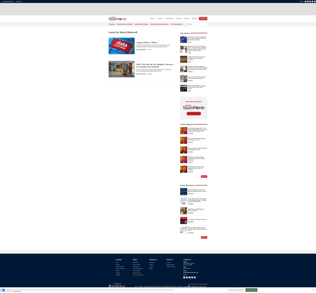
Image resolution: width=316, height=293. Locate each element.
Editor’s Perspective (120, 266)
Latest (152, 18)
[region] (158, 290)
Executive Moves (136, 266)
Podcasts (190, 133)
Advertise (18, 1)
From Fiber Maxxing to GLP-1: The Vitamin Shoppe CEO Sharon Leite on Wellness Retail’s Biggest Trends (197, 129)
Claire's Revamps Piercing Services (180, 24)
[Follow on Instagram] (312, 1)
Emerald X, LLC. (195, 284)
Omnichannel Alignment (138, 274)
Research (151, 264)
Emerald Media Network (7, 1)
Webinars (152, 262)
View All (204, 176)
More (193, 18)
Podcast (179, 18)
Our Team (168, 262)
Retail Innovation (136, 270)
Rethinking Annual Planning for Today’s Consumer (196, 209)
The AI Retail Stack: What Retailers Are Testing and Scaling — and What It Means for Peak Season (197, 200)
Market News (135, 262)
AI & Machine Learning (137, 268)
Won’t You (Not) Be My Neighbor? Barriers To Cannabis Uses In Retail (154, 65)
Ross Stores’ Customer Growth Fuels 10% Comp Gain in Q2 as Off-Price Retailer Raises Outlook (197, 38)
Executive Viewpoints (141, 49)
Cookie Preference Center (236, 290)
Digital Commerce (136, 272)
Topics (160, 18)
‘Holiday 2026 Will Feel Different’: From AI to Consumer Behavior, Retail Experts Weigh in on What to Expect (197, 68)
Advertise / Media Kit (170, 266)
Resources (169, 18)
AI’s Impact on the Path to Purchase (197, 219)
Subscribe (203, 18)
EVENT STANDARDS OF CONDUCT (168, 286)
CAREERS (141, 286)
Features (190, 71)
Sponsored (118, 274)
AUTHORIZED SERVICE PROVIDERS (152, 286)
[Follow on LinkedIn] (308, 1)
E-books (151, 268)
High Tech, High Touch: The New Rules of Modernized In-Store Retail (197, 190)
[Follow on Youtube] (315, 1)
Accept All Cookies (251, 290)
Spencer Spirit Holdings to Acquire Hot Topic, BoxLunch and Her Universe (197, 87)
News (189, 42)
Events (186, 18)
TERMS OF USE (194, 286)
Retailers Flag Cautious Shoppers (159, 24)
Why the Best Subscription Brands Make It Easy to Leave (196, 139)
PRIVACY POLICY (203, 286)
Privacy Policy (17, 291)
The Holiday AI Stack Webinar (124, 24)
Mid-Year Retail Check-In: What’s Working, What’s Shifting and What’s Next (197, 229)
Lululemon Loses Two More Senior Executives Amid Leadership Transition (196, 58)
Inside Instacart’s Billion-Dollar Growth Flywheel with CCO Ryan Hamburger (196, 158)
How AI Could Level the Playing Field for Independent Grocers (197, 148)
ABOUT (136, 286)
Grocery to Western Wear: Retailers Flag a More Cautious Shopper (197, 77)
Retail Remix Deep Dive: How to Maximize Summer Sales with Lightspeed (196, 168)
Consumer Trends (136, 264)
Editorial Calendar (170, 264)
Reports (151, 266)
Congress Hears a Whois (146, 42)
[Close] (313, 290)
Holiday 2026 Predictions (141, 24)
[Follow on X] (310, 1)
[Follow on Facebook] (305, 1)
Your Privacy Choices (182, 286)
